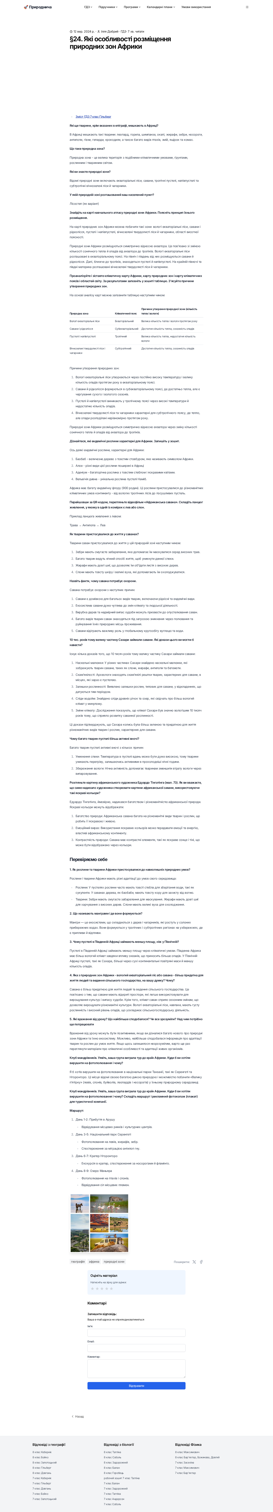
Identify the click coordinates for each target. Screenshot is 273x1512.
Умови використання (196, 7)
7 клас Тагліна (112, 1493)
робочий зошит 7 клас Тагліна (122, 1478)
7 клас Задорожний (115, 1488)
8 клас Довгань (41, 1472)
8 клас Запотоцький (44, 1462)
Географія (77, 1261)
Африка (94, 1261)
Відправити (136, 1386)
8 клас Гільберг (41, 1467)
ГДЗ (87, 7)
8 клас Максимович (187, 1452)
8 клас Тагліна (112, 1452)
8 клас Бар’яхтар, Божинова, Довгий (197, 1457)
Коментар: (93, 1356)
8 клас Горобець (114, 1472)
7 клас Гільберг (41, 1483)
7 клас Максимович (187, 1467)
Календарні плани (160, 7)
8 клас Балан (112, 1467)
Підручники (107, 7)
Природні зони (114, 1261)
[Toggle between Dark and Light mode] (247, 7)
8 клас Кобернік (42, 1452)
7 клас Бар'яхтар (185, 1472)
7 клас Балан (111, 1483)
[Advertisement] (136, 82)
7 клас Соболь (112, 1504)
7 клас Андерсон (114, 1498)
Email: (91, 1341)
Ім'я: (90, 1326)
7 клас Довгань (41, 1488)
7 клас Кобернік (41, 1478)
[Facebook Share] (201, 1262)
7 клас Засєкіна (184, 1462)
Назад (79, 1416)
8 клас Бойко (40, 1457)
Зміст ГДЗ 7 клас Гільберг (93, 116)
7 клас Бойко (40, 1493)
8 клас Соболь (112, 1457)
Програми (131, 7)
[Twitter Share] (194, 1262)
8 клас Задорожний (116, 1462)
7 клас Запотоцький (44, 1498)
